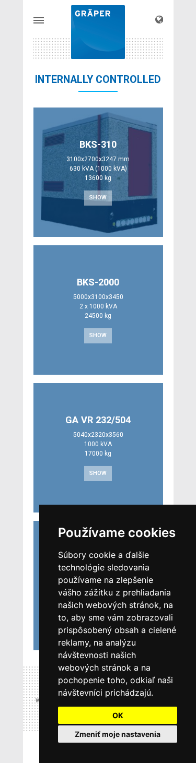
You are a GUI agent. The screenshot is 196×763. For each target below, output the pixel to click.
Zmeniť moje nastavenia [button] (117, 734)
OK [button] (117, 715)
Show (98, 197)
